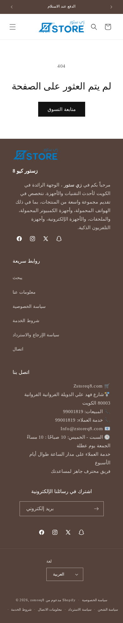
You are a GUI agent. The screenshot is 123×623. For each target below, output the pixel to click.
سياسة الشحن (108, 609)
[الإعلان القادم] (111, 7)
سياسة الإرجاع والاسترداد (36, 335)
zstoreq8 (37, 600)
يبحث (17, 277)
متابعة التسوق (62, 109)
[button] (13, 27)
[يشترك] (96, 508)
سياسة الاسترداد (79, 609)
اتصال (18, 349)
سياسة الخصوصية (29, 306)
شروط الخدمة (26, 320)
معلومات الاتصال (50, 609)
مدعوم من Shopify (61, 600)
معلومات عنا (24, 292)
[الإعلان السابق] (12, 7)
